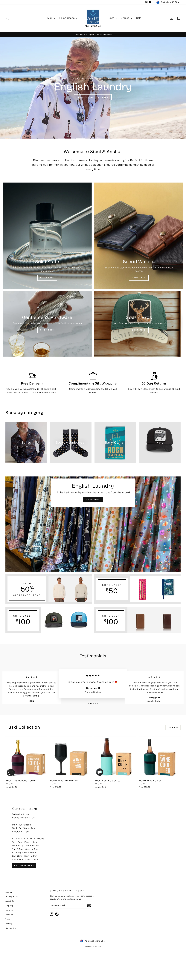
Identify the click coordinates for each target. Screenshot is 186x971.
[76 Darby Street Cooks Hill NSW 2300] (93, 838)
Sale (138, 17)
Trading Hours (11, 896)
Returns (9, 910)
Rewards (9, 914)
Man (50, 17)
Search (8, 892)
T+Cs (7, 919)
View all (173, 727)
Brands (125, 17)
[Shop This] (47, 236)
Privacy (8, 923)
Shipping (9, 905)
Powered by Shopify (93, 946)
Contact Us (10, 928)
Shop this (92, 97)
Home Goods (67, 17)
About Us (9, 901)
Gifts (112, 17)
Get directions (24, 866)
